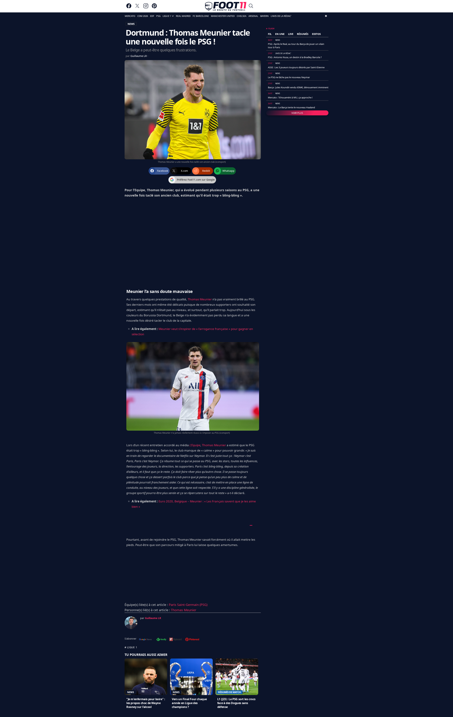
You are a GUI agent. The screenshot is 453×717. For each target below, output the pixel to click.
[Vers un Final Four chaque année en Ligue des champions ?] (191, 677)
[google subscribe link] (145, 640)
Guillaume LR (138, 56)
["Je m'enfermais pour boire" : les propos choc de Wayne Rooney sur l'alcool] (146, 677)
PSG (158, 16)
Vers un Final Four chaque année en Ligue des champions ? (189, 703)
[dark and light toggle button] (325, 15)
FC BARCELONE (201, 16)
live (290, 34)
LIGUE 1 (167, 16)
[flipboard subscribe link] (175, 640)
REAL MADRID (183, 16)
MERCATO (130, 16)
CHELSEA (241, 16)
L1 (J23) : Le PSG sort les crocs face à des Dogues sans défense (236, 703)
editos (316, 34)
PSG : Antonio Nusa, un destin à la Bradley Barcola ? (295, 57)
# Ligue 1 (131, 647)
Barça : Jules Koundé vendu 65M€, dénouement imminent (298, 87)
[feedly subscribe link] (161, 640)
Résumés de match (229, 692)
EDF (152, 16)
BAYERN (264, 16)
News (130, 692)
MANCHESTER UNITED (223, 16)
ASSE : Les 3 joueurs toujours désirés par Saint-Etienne (296, 67)
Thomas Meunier (200, 299)
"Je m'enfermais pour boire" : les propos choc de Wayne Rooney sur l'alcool (145, 703)
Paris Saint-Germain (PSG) (188, 605)
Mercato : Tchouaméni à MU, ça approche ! (290, 97)
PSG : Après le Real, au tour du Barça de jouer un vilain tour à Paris (296, 45)
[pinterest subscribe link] (192, 640)
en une (280, 34)
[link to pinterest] (154, 7)
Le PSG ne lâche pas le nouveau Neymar (289, 77)
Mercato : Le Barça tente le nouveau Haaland (291, 107)
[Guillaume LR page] (131, 622)
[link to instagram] (145, 7)
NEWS (131, 24)
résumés (302, 34)
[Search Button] (251, 6)
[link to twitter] (137, 7)
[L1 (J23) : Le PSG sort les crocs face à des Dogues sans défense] (237, 677)
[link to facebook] (128, 7)
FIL (270, 34)
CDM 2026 (142, 16)
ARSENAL (253, 16)
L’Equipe (195, 445)
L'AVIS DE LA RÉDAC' (281, 16)
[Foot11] (225, 6)
